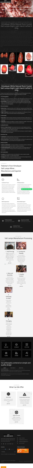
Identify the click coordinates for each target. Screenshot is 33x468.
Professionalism (20, 182)
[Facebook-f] (1, 443)
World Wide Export (21, 201)
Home (5, 11)
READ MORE (8, 403)
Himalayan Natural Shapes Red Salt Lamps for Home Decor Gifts (17, 12)
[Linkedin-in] (5, 443)
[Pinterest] (9, 443)
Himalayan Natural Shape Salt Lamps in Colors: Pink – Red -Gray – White (18, 11)
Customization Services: (24, 397)
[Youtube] (10, 443)
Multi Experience (5, 201)
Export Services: (16, 415)
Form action (3, 449)
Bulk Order (8, 397)
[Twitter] (3, 443)
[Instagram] (7, 443)
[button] (26, 189)
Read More (9, 285)
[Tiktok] (12, 443)
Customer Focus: (5, 182)
